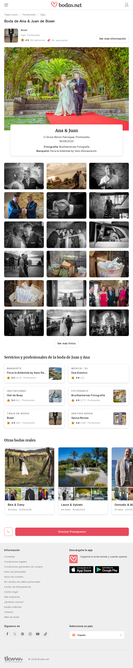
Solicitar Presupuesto (72, 531)
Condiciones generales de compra (23, 566)
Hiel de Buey (15, 395)
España (82, 635)
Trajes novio (11, 14)
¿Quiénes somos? (14, 601)
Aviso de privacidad (15, 571)
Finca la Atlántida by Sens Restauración (32, 373)
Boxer (10, 418)
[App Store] (81, 572)
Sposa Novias (80, 418)
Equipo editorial (12, 607)
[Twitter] (15, 634)
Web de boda (11, 617)
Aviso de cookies (13, 576)
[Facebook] (7, 634)
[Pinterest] (22, 634)
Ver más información (112, 38)
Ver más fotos (66, 343)
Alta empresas (12, 596)
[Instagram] (30, 634)
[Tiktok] (45, 634)
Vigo (42, 14)
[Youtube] (38, 634)
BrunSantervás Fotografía (88, 395)
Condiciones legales (15, 561)
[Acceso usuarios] (127, 5)
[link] (29, 480)
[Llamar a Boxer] (8, 532)
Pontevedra (29, 14)
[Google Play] (107, 572)
